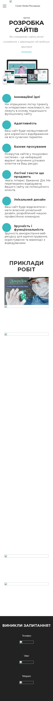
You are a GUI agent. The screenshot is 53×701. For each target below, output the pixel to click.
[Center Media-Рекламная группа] (26, 11)
